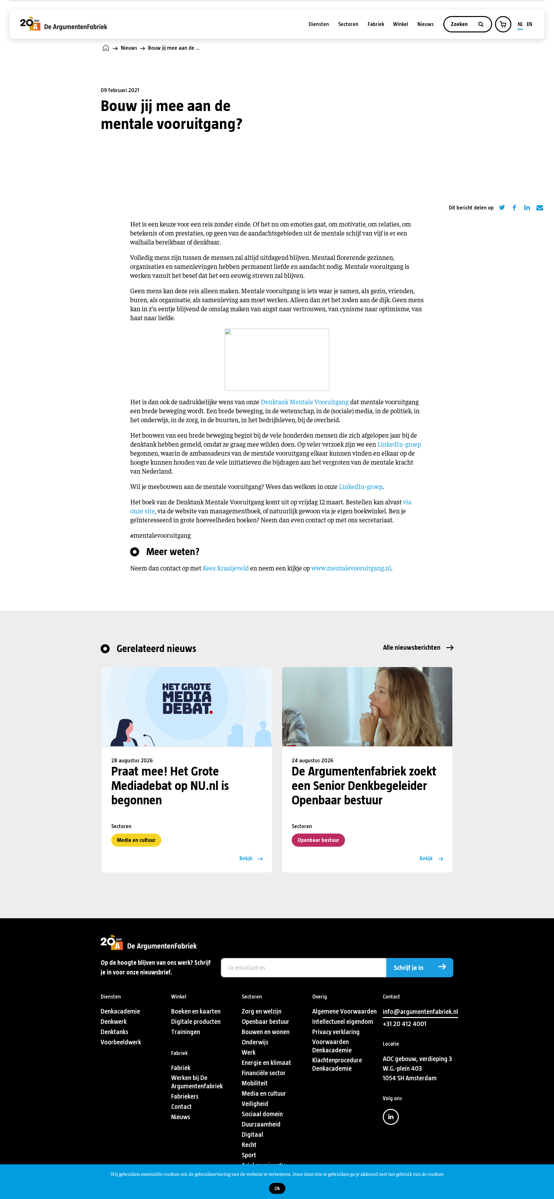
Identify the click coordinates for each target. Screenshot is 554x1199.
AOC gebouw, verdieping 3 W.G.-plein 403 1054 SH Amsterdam (417, 1069)
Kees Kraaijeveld (226, 567)
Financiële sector (264, 1073)
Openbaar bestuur (318, 840)
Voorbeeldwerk (121, 1042)
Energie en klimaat (266, 1062)
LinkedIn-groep (399, 444)
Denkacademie (120, 1011)
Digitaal (252, 1134)
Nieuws (425, 24)
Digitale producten (196, 1021)
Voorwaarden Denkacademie (332, 1046)
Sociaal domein (262, 1114)
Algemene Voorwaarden (344, 1011)
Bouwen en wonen (266, 1032)
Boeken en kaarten (196, 1011)
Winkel (400, 24)
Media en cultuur (136, 840)
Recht (249, 1145)
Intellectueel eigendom (342, 1021)
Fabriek (376, 24)
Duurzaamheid (261, 1124)
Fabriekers (184, 1096)
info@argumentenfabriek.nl (420, 1011)
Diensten (319, 24)
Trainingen (185, 1032)
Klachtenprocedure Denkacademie (337, 1064)
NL (520, 24)
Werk (249, 1052)
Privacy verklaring (336, 1032)
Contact (181, 1106)
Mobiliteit (255, 1083)
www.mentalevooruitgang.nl (351, 567)
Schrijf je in (409, 967)
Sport (249, 1155)
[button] (503, 24)
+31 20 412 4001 (404, 1024)
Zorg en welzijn (261, 1011)
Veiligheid (255, 1104)
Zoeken (460, 24)
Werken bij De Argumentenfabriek (197, 1082)
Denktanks (114, 1032)
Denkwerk (114, 1021)
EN (529, 24)
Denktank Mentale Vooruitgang (305, 401)
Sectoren (348, 24)
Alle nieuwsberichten (412, 647)
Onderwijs (255, 1042)
